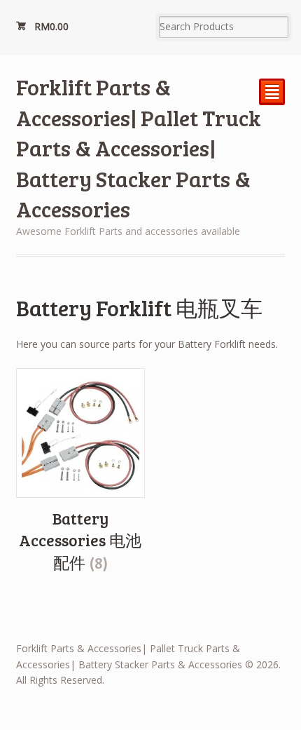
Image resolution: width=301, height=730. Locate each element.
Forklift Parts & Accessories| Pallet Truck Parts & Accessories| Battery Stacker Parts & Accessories (138, 148)
